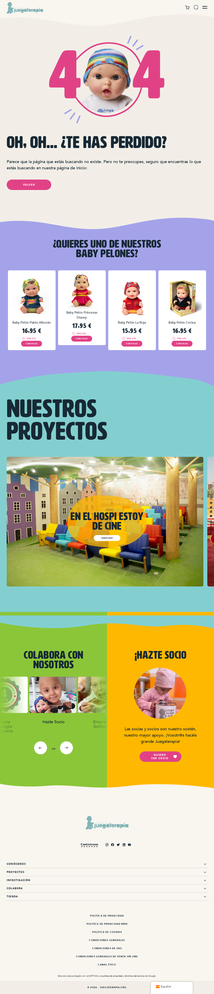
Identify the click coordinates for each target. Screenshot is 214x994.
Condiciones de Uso (107, 948)
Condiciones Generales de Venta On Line (107, 956)
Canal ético (107, 964)
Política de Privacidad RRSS (107, 924)
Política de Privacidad (107, 915)
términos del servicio (135, 976)
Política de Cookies (107, 932)
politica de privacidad (112, 976)
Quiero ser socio (159, 756)
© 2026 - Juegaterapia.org (107, 987)
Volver (29, 184)
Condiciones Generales (107, 940)
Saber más (107, 538)
